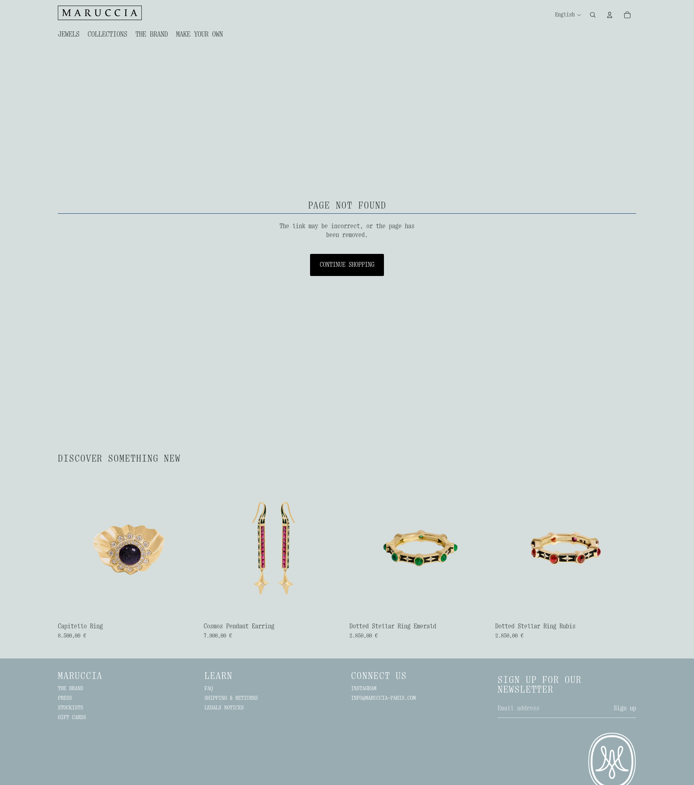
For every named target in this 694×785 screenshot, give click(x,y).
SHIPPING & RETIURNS (231, 698)
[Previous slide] (70, 548)
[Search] (593, 15)
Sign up (625, 708)
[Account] (609, 15)
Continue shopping (347, 264)
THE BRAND (70, 688)
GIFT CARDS (72, 717)
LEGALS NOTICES (224, 707)
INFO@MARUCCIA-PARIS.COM (383, 698)
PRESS (65, 698)
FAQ (208, 688)
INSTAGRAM (363, 688)
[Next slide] (187, 548)
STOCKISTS (70, 707)
